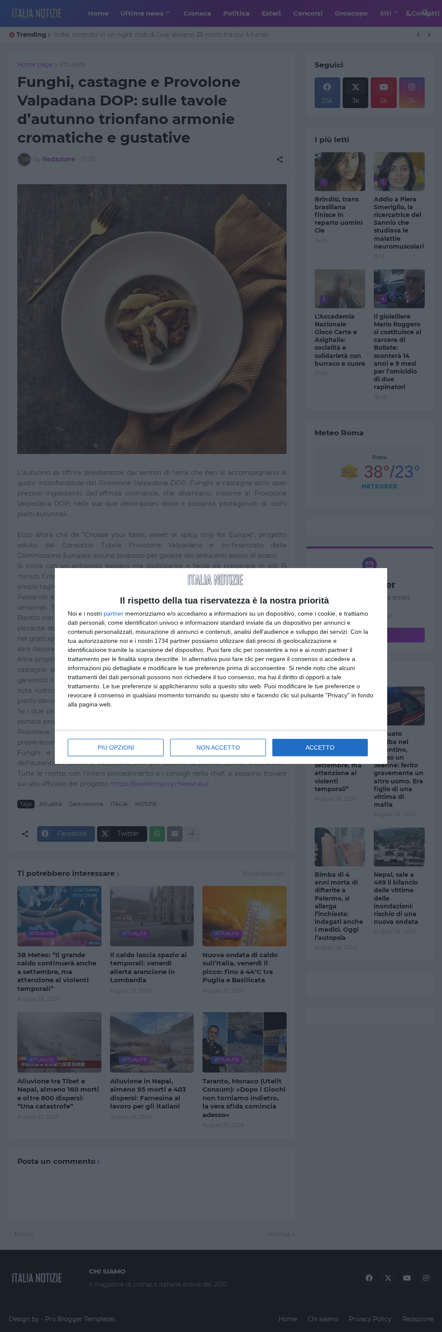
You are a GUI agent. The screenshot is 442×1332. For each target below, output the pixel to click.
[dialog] (221, 666)
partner (113, 613)
